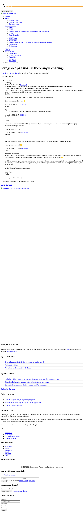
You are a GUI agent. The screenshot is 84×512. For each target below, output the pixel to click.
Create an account (10, 475)
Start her (7, 17)
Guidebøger (13, 53)
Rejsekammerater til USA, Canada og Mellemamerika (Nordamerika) (31, 42)
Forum (7, 18)
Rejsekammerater (10, 26)
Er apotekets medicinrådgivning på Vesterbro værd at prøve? (24, 362)
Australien (8, 446)
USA (6, 455)
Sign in (4, 481)
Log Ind (7, 4)
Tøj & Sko (12, 61)
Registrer (9, 6)
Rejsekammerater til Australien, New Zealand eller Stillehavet (29, 31)
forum (68, 349)
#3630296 (24, 148)
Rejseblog (8, 50)
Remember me (14, 481)
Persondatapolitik (10, 438)
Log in (3, 185)
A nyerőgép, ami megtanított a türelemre (18, 368)
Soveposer (12, 59)
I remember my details (20, 491)
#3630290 (24, 132)
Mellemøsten (13, 40)
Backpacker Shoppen (8, 389)
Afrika (11, 28)
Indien (7, 448)
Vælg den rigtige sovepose (13, 405)
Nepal (7, 452)
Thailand (8, 454)
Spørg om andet (14, 24)
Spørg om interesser (15, 22)
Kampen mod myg (15, 55)
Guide (7, 48)
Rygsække (12, 57)
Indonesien (8, 450)
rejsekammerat (12, 351)
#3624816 (23, 115)
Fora (6, 73)
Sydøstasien (13, 46)
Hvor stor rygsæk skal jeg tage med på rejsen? (20, 400)
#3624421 (23, 85)
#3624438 (22, 104)
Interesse (11, 73)
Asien (11, 29)
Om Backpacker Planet (12, 436)
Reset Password (6, 491)
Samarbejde (8, 434)
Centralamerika (14, 35)
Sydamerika (13, 44)
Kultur (17, 73)
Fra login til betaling (11, 365)
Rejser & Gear (9, 51)
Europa (11, 37)
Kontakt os (8, 433)
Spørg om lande (14, 20)
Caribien (12, 33)
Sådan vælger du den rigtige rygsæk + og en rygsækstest (23, 402)
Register (9, 185)
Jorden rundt (13, 39)
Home (3, 73)
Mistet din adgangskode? (27, 481)
